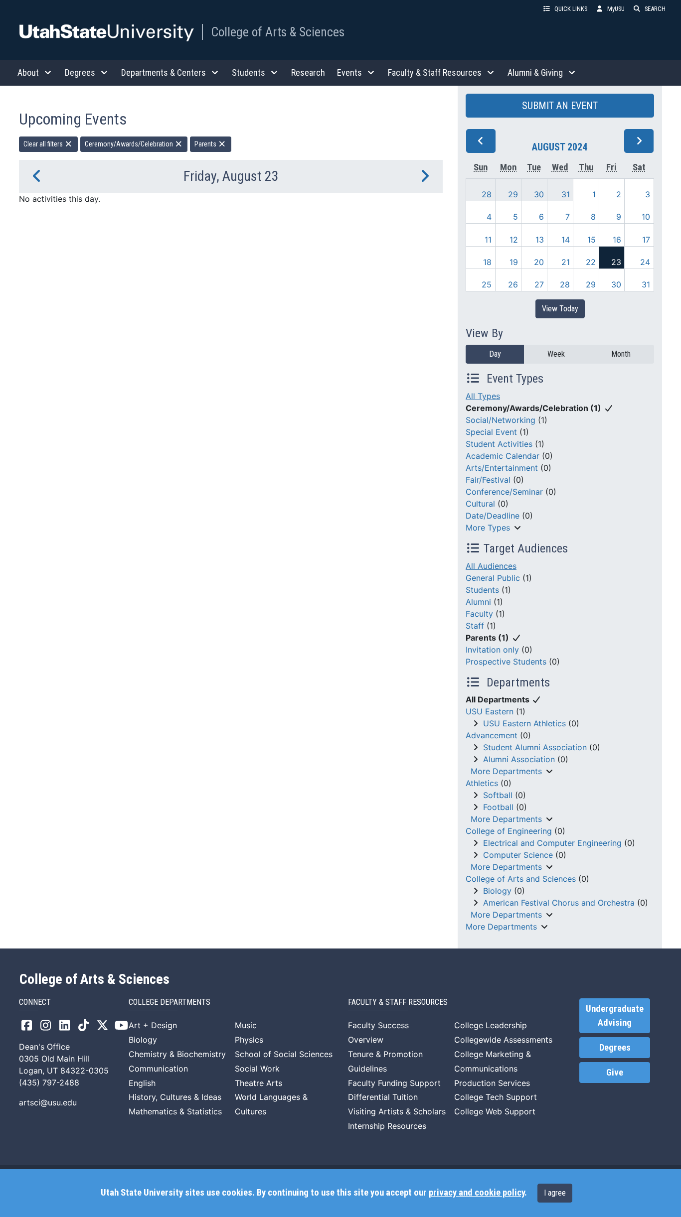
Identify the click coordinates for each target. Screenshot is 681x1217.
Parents (206, 144)
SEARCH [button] (655, 8)
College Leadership (490, 1025)
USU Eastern (489, 711)
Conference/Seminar (504, 492)
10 (646, 217)
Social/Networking (500, 420)
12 (514, 240)
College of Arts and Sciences (521, 879)
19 (514, 262)
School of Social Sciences (284, 1054)
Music (246, 1025)
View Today (560, 308)
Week (556, 354)
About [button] (28, 72)
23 (616, 262)
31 (565, 194)
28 (487, 194)
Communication (158, 1069)
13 (539, 240)
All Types (483, 396)
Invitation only (492, 650)
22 (591, 262)
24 (645, 262)
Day (495, 354)
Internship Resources (387, 1126)
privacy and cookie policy (476, 1192)
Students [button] (248, 72)
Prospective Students (506, 662)
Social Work (257, 1069)
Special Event (491, 432)
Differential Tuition (383, 1097)
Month (621, 354)
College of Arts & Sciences (277, 31)
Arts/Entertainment (502, 468)
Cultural (480, 504)
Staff (475, 626)
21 (565, 262)
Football (498, 807)
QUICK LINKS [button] (570, 8)
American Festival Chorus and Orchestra (559, 903)
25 (487, 284)
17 (646, 240)
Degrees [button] (80, 72)
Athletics (482, 783)
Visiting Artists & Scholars (397, 1111)
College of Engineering (509, 831)
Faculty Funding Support (394, 1083)
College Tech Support (495, 1097)
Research (308, 72)
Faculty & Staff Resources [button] (435, 72)
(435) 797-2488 (49, 1082)
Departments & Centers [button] (163, 72)
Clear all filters (43, 144)
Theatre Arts (258, 1083)
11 (488, 240)
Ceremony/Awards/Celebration (129, 144)
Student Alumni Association (535, 747)
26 (513, 284)
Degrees (615, 1047)
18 (487, 262)
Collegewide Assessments (503, 1040)
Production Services (492, 1083)
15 (591, 240)
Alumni (478, 602)
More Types (488, 528)
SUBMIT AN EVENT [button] (560, 106)
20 (539, 262)
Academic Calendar (502, 456)
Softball (497, 795)
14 (565, 240)
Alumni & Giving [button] (535, 72)
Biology (497, 891)
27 (539, 284)
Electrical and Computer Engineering (552, 843)
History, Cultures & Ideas (175, 1097)
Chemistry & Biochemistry (177, 1054)
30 (539, 194)
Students (482, 590)
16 (617, 240)
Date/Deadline (492, 516)
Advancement (491, 735)
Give (614, 1072)
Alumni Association (519, 759)
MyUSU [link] (616, 8)
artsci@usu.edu (48, 1102)
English (142, 1083)
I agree (555, 1193)
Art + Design (153, 1025)
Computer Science (518, 855)
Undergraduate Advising (615, 1015)
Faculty (479, 614)
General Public (493, 578)
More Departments (506, 771)
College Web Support (494, 1111)
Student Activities (499, 444)
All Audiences (491, 566)
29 (513, 194)
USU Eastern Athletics (524, 723)
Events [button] (349, 72)
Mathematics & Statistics (175, 1111)
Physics (249, 1040)
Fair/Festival (488, 480)
